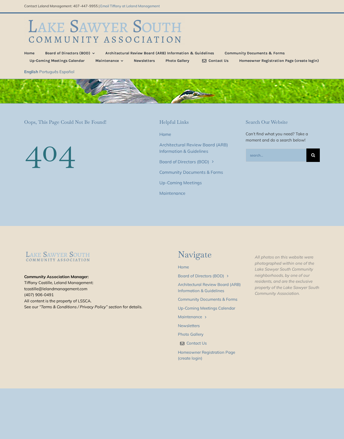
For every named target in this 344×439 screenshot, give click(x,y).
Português (48, 71)
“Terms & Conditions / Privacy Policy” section (80, 306)
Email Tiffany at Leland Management (130, 6)
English (31, 71)
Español (66, 71)
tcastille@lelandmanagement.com (55, 288)
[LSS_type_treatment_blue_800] (104, 18)
